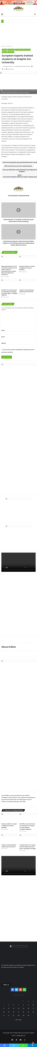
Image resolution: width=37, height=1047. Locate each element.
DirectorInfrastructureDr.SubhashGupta (18, 166)
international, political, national (22, 49)
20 (13, 1012)
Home (4, 46)
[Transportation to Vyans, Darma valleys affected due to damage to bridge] (28, 838)
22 (23, 1012)
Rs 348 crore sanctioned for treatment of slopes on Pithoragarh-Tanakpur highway (9, 292)
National (4, 52)
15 (23, 1008)
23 (28, 1012)
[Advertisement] (18, 33)
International (11, 49)
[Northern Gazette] (18, 8)
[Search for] (35, 14)
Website (3, 343)
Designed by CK (21, 1035)
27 (13, 1015)
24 (33, 1012)
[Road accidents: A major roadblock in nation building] (27, 260)
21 (18, 1012)
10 (33, 1005)
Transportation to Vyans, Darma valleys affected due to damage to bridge (28, 846)
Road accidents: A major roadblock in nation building (27, 267)
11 (3, 1008)
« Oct (16, 1019)
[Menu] (2, 14)
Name (3, 330)
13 (13, 1008)
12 (8, 1008)
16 (28, 1008)
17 (33, 1008)
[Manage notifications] (33, 1043)
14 (18, 1008)
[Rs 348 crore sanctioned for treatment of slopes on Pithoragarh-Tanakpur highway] (9, 283)
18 (3, 1012)
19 (8, 1012)
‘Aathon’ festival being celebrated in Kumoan (26, 291)
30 (28, 1015)
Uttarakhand (11, 52)
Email (3, 336)
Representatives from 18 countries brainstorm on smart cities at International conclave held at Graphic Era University (9, 270)
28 (18, 1015)
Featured (9, 46)
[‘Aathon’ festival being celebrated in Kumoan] (27, 283)
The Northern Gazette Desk (18, 196)
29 (23, 1015)
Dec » (20, 1019)
